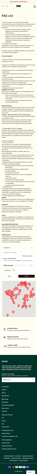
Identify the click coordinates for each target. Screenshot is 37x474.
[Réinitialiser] (13, 270)
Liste (9, 276)
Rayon (5, 258)
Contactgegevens (14, 460)
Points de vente (5, 426)
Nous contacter (5, 395)
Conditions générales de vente (9, 448)
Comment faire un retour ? (10, 43)
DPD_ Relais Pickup (13, 114)
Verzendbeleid (7, 458)
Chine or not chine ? (8, 142)
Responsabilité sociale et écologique (12, 128)
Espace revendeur (6, 433)
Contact (4, 420)
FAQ (3, 417)
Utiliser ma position (27, 256)
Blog (3, 423)
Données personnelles (7, 445)
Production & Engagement (8, 405)
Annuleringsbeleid (23, 460)
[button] (27, 296)
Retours (3, 392)
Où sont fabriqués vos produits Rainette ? (14, 195)
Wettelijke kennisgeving (27, 458)
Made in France (5, 408)
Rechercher (8, 270)
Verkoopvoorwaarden (16, 458)
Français (29, 472)
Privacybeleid (18, 455)
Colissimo (4, 114)
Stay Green (4, 411)
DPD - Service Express (24, 114)
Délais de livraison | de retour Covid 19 (13, 88)
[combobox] (30, 472)
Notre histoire (5, 402)
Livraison (4, 389)
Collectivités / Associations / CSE (9, 436)
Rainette (20, 471)
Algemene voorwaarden (27, 455)
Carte (26, 276)
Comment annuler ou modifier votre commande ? (16, 22)
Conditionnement (7, 187)
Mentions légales (6, 442)
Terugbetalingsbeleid (9, 455)
